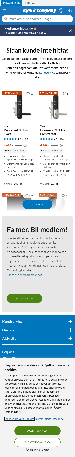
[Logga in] (61, 10)
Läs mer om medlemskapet (24, 275)
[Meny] (4, 10)
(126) (25, 139)
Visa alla (37, 204)
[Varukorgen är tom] (70, 10)
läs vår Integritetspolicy (49, 418)
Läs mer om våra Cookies (19, 418)
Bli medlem (24, 298)
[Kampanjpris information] (25, 145)
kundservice (47, 72)
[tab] (11, 3)
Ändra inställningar (37, 449)
